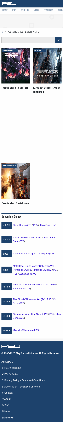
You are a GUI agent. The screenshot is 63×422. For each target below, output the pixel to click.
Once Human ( (20, 225)
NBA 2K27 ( (19, 284)
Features (48, 10)
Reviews (8, 417)
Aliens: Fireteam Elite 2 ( (25, 237)
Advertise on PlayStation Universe (22, 386)
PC (29, 225)
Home (5, 10)
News (36, 10)
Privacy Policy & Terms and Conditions (24, 380)
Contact (8, 393)
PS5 (14, 10)
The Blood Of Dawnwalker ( (27, 299)
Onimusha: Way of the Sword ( (28, 314)
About (7, 399)
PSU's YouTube (12, 368)
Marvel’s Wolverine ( (23, 330)
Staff (6, 405)
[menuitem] (5, 10)
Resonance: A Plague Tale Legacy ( (31, 253)
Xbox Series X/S (48, 225)
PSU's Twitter (11, 374)
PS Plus (25, 10)
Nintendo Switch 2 (42, 270)
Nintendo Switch (22, 270)
